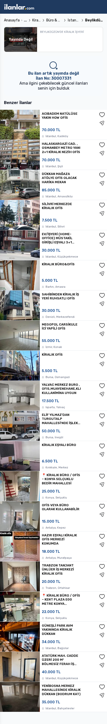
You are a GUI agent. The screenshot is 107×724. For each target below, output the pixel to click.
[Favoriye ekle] (102, 115)
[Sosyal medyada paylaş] (102, 122)
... (25, 20)
